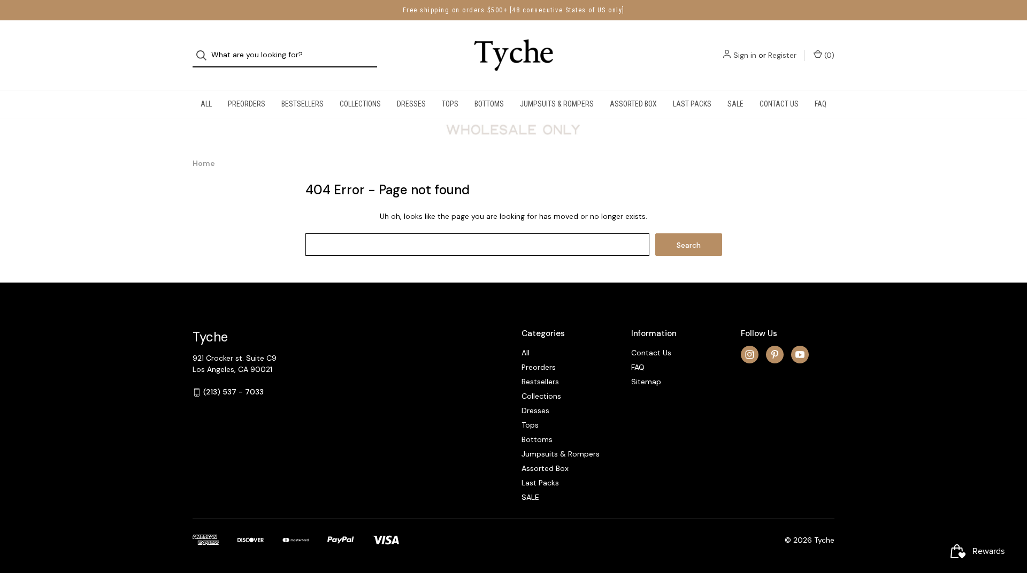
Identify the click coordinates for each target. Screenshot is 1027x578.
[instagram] (749, 354)
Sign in (744, 55)
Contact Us (779, 104)
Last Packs (692, 104)
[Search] (205, 55)
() (828, 55)
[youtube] (799, 354)
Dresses (411, 104)
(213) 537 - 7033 (233, 392)
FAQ (820, 104)
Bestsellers (302, 104)
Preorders (246, 104)
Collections (360, 104)
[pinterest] (774, 354)
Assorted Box (633, 104)
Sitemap (646, 381)
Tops (450, 104)
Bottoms (489, 104)
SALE (735, 104)
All (206, 104)
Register (782, 55)
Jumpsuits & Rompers (557, 104)
